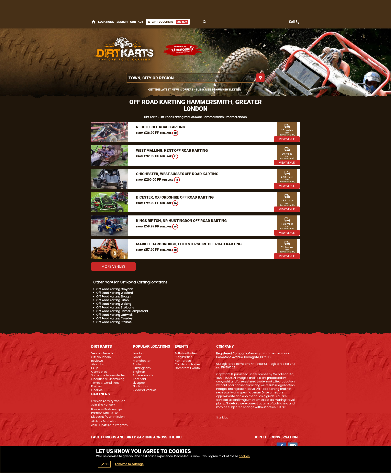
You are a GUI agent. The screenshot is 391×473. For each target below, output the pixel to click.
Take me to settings (129, 464)
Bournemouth (143, 375)
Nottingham (141, 386)
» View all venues (145, 390)
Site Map (222, 417)
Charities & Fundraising (107, 379)
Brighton (139, 372)
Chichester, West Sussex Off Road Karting (177, 174)
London (138, 353)
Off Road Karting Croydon (114, 289)
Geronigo (183, 50)
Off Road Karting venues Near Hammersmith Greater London (203, 117)
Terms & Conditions (105, 383)
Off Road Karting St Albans (115, 307)
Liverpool (139, 383)
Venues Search (102, 353)
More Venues (113, 266)
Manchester (141, 361)
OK (104, 464)
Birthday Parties (186, 353)
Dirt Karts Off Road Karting (124, 50)
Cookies (97, 390)
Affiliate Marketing (109, 423)
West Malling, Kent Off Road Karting (172, 150)
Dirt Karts (150, 117)
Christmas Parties (188, 364)
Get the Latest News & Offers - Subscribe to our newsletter (194, 89)
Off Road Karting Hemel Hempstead (122, 311)
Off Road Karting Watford (114, 293)
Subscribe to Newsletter (108, 375)
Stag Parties (183, 357)
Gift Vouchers (167, 21)
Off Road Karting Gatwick (114, 315)
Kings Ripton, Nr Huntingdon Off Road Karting (181, 220)
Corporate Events (187, 368)
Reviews (97, 361)
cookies (244, 456)
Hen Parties (183, 361)
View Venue (287, 139)
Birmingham (142, 368)
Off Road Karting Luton (112, 300)
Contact (136, 21)
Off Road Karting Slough (113, 296)
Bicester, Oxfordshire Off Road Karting (175, 197)
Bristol (137, 364)
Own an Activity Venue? (108, 403)
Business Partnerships (108, 413)
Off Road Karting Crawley (114, 318)
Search (122, 21)
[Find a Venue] (190, 78)
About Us (97, 364)
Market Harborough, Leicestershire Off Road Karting (189, 244)
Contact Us (99, 372)
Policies (96, 386)
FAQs (94, 368)
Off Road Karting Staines (114, 322)
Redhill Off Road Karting (160, 127)
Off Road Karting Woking (113, 304)
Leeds (137, 357)
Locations (106, 21)
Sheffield (139, 379)
